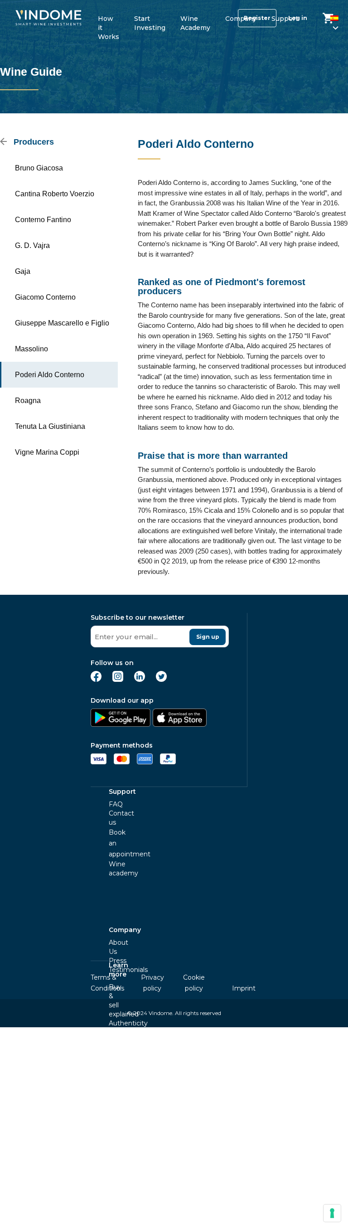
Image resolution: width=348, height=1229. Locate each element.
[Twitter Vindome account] (161, 679)
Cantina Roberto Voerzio (54, 194)
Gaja (22, 271)
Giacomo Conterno (45, 297)
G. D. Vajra (32, 245)
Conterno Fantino (43, 219)
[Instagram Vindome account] (117, 679)
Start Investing (149, 22)
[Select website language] (327, 19)
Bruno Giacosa (39, 168)
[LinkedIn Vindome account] (139, 679)
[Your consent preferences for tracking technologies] (332, 1213)
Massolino (31, 349)
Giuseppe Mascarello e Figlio (62, 323)
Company (240, 19)
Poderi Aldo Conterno (49, 375)
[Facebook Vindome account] (96, 679)
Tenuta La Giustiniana (50, 426)
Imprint (244, 988)
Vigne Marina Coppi (47, 452)
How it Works (108, 22)
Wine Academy (195, 22)
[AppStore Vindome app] (179, 724)
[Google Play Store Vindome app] (120, 724)
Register (257, 18)
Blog (116, 1134)
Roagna (28, 400)
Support (284, 19)
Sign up (207, 636)
